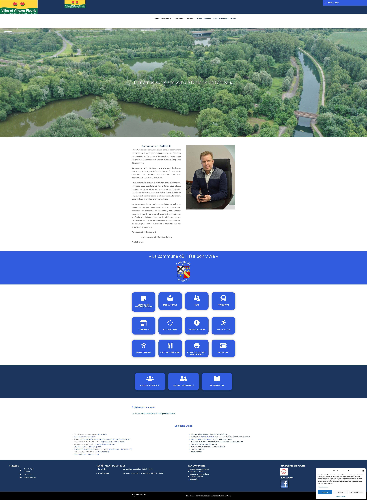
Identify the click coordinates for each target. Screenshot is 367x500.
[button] (363, 471)
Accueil (157, 18)
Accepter (325, 492)
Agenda (199, 18)
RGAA (134, 496)
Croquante (203, 496)
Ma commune (166, 18)
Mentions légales (341, 496)
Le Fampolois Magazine (220, 18)
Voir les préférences (356, 492)
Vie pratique (179, 18)
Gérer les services (323, 487)
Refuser (340, 492)
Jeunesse (190, 18)
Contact (233, 18)
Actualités (207, 18)
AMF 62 (228, 496)
